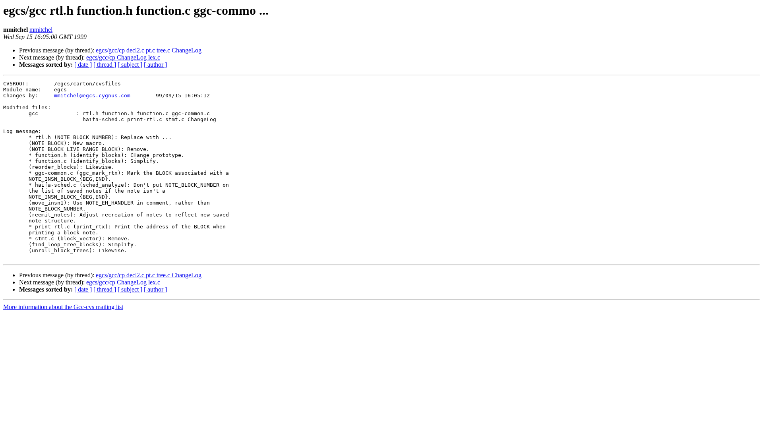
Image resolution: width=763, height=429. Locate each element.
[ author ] (155, 64)
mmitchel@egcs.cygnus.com (92, 96)
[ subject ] (130, 64)
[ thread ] (104, 64)
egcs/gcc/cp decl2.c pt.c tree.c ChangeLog (148, 50)
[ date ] (83, 64)
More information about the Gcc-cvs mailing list (63, 306)
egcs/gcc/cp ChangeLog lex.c (123, 57)
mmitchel (40, 29)
